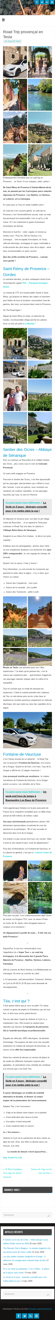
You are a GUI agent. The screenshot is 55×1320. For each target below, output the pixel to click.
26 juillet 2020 (12, 41)
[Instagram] (52, 2)
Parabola (33, 1309)
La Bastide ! (29, 324)
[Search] (48, 1216)
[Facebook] (37, 2)
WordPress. (46, 1309)
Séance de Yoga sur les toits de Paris (41, 1171)
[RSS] (47, 2)
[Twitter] (42, 2)
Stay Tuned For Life (12, 1158)
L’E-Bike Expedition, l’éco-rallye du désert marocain (13, 1173)
